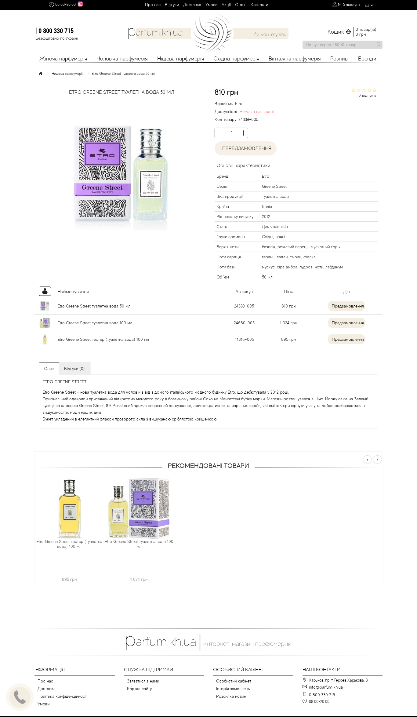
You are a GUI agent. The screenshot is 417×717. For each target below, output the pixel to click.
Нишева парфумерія (68, 73)
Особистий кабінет (233, 681)
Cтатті (240, 4)
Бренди (367, 59)
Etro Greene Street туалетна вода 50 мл (93, 306)
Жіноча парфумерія (63, 59)
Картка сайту (139, 688)
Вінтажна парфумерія (295, 59)
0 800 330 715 (56, 30)
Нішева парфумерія (180, 59)
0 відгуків (367, 95)
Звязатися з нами (143, 681)
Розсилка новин (231, 696)
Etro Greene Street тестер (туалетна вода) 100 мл (103, 339)
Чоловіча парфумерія (122, 59)
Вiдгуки (172, 4)
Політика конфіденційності (63, 696)
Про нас (153, 4)
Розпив (339, 59)
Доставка (192, 4)
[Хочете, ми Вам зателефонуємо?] (20, 697)
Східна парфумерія (236, 59)
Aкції (226, 4)
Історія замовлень (233, 688)
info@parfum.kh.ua (326, 687)
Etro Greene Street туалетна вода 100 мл (94, 322)
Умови (211, 4)
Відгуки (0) (74, 368)
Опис (49, 368)
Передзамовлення (245, 148)
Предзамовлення (348, 306)
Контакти (259, 4)
